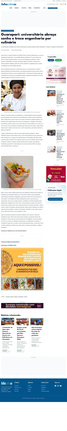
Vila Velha (16, 391)
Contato (64, 0)
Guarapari (16, 385)
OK (57, 4)
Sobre (54, 0)
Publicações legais (45, 391)
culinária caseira (10, 296)
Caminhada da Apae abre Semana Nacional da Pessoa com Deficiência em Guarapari (7, 333)
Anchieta (16, 389)
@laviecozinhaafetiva (13, 242)
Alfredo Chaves (17, 387)
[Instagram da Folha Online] (63, 4)
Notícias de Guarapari (7, 30)
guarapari (21, 296)
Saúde (29, 389)
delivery (16, 296)
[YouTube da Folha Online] (65, 4)
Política (24, 7)
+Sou (44, 7)
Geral (30, 7)
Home (10, 7)
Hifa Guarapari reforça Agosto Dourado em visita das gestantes (37, 331)
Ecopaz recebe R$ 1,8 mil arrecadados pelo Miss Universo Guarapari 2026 (22, 333)
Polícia (29, 391)
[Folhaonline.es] (8, 4)
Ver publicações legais (55, 199)
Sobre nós (43, 385)
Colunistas (37, 7)
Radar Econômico (53, 8)
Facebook (51, 60)
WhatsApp (58, 60)
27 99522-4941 (12, 245)
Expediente (58, 0)
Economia (30, 387)
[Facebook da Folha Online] (61, 4)
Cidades (16, 7)
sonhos (25, 296)
